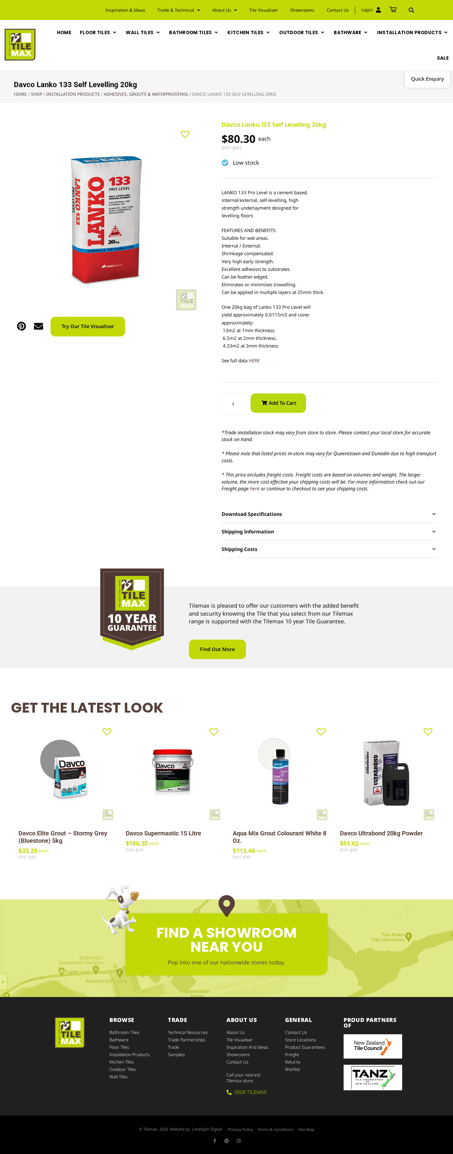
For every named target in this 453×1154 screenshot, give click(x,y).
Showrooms (302, 10)
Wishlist (292, 1069)
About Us (235, 1032)
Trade (173, 1047)
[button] (411, 10)
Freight (292, 1054)
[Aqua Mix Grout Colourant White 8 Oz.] (280, 773)
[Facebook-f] (214, 1141)
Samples (176, 1054)
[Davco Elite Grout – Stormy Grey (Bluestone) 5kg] (65, 773)
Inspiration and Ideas (247, 1047)
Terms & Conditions (276, 1129)
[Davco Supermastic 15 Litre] (173, 773)
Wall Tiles (118, 1077)
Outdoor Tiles (122, 1069)
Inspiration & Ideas (125, 10)
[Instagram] (238, 1141)
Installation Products (73, 94)
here (254, 488)
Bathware (119, 1040)
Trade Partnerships (187, 1040)
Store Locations (300, 1040)
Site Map (306, 1129)
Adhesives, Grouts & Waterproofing (146, 94)
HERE (254, 360)
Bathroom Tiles (124, 1032)
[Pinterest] (226, 1141)
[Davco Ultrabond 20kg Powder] (387, 773)
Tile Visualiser (263, 10)
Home (20, 94)
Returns (292, 1062)
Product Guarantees (305, 1047)
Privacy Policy (240, 1129)
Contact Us (338, 10)
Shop (36, 94)
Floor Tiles (119, 1047)
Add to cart (282, 403)
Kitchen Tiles (121, 1062)
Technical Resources (188, 1032)
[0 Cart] (393, 10)
